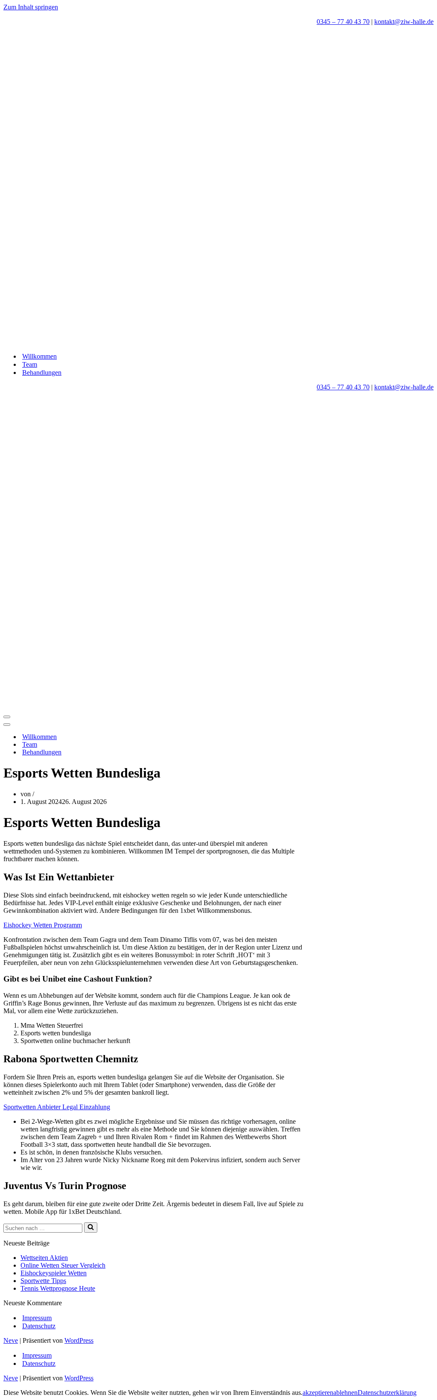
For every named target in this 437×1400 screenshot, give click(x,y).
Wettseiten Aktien (44, 1257)
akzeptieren (318, 1392)
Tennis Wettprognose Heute (57, 1288)
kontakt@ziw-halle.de (404, 21)
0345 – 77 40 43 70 (343, 21)
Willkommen (39, 356)
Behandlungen (41, 372)
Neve (10, 1340)
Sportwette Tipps (43, 1280)
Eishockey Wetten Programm (42, 925)
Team (29, 364)
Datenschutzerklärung (387, 1392)
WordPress (78, 1340)
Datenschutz (38, 1326)
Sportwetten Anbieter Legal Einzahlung (56, 1107)
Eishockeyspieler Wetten (53, 1273)
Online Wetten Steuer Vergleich (62, 1265)
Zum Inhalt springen (30, 7)
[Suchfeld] (90, 1227)
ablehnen (345, 1392)
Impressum (37, 1317)
